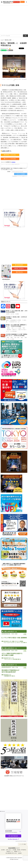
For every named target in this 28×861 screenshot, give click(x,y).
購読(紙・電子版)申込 (20, 268)
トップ (2, 39)
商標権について (17, 851)
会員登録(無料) (19, 264)
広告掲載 (14, 849)
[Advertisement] (14, 15)
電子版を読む (20, 272)
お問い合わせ (8, 849)
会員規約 (20, 853)
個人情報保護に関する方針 (11, 853)
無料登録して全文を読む (10, 154)
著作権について (10, 851)
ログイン (22, 1)
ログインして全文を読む (10, 158)
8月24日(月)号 (6, 279)
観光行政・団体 (8, 39)
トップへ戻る (23, 844)
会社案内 (3, 849)
